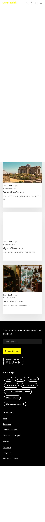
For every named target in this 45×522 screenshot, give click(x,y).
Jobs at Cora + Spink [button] (10, 458)
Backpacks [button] (7, 447)
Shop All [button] (6, 441)
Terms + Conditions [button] (10, 430)
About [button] (5, 418)
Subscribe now (12, 351)
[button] (41, 3)
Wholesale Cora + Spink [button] (11, 435)
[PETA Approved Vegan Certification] (22, 361)
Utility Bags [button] (7, 453)
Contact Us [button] (7, 424)
